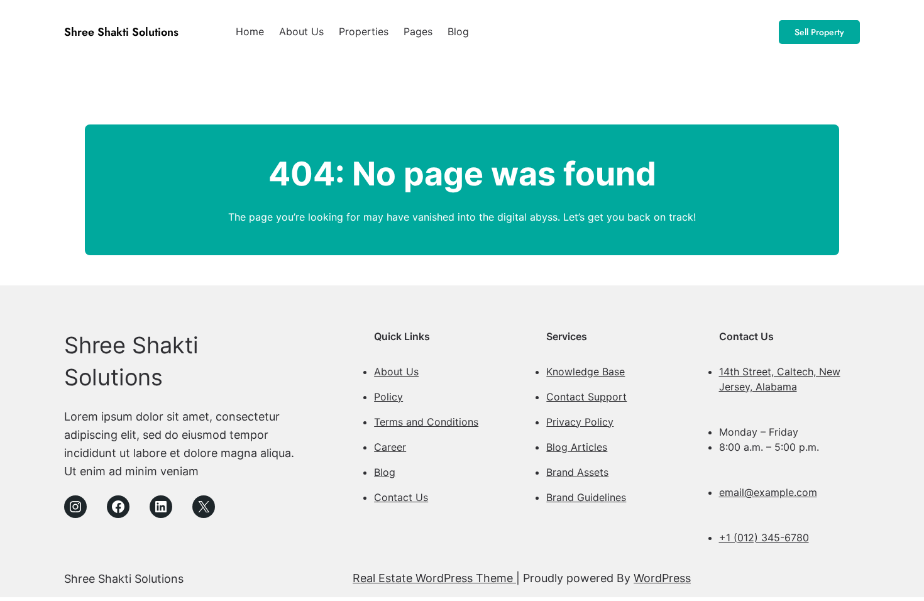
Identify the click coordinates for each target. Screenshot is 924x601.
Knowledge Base (585, 371)
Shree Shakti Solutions (121, 32)
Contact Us (401, 497)
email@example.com (768, 492)
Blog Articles (576, 447)
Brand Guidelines (586, 497)
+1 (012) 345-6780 (764, 537)
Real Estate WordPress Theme (434, 578)
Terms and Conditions (426, 422)
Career (390, 447)
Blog (384, 472)
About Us (396, 371)
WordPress (662, 578)
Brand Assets (577, 472)
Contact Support (586, 396)
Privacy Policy (579, 422)
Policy (388, 396)
